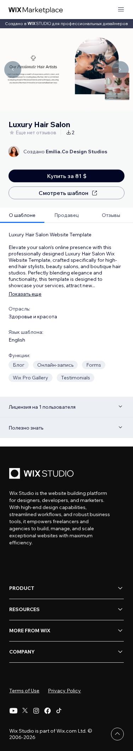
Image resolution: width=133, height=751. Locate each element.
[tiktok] (59, 710)
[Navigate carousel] (12, 69)
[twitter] (25, 710)
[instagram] (36, 710)
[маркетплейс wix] (36, 10)
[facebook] (47, 710)
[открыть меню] (121, 9)
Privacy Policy (64, 690)
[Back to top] (117, 734)
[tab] (22, 215)
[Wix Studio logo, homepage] (42, 474)
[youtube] (13, 710)
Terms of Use (24, 690)
